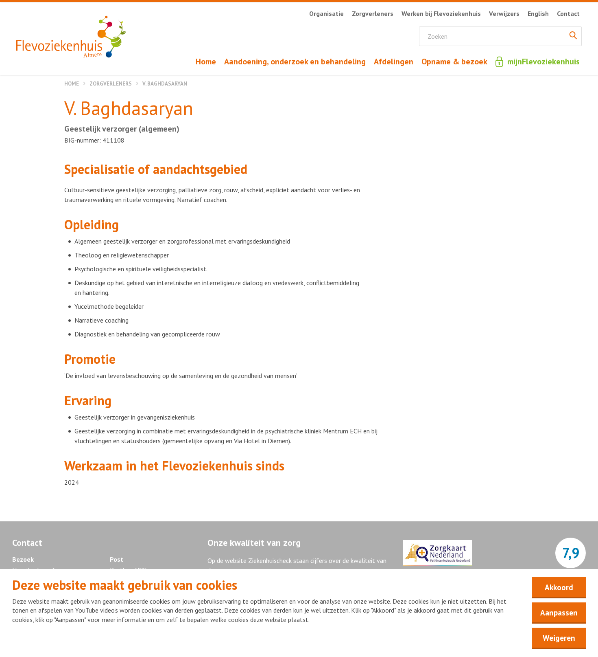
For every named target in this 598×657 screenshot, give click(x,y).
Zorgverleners (110, 83)
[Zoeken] (573, 36)
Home (71, 83)
